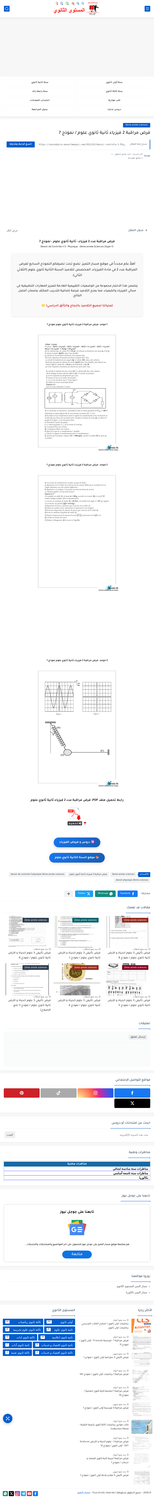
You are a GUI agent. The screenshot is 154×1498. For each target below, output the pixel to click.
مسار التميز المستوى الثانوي (132, 1286)
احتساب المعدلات (40, 100)
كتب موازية (114, 100)
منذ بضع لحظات (140, 949)
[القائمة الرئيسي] (147, 9)
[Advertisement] (77, 47)
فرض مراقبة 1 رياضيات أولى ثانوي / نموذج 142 (104, 1374)
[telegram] (23, 1493)
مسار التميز (84, 1493)
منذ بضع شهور (119, 1353)
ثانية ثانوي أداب (18, 1345)
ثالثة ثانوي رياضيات (23, 1322)
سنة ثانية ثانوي (39, 82)
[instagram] (95, 1093)
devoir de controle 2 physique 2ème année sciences (37, 874)
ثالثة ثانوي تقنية (18, 1352)
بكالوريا (143, 1177)
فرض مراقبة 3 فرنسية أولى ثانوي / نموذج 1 (106, 1408)
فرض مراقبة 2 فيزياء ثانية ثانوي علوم (88, 874)
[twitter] (132, 1103)
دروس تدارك (114, 110)
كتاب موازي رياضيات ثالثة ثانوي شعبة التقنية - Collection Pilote (104, 1427)
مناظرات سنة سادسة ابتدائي (130, 1168)
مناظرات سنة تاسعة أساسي (130, 1173)
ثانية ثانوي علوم (60, 1329)
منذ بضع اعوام (119, 1320)
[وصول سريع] (7, 1418)
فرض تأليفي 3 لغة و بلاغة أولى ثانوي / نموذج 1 (104, 1475)
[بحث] (7, 9)
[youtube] (29, 1493)
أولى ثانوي (60, 1322)
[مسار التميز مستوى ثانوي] (77, 8)
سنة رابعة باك (40, 91)
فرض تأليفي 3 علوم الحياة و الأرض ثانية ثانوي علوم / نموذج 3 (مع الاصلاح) (29, 1005)
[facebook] (132, 1093)
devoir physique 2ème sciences (132, 880)
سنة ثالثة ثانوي (114, 91)
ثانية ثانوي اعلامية (57, 1337)
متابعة (77, 1254)
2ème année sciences (136, 125)
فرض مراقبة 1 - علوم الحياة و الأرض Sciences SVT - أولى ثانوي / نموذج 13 (104, 1444)
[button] (128, 893)
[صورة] (141, 1326)
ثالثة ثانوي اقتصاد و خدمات (55, 1352)
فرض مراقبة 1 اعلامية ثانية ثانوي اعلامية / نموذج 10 (106, 1393)
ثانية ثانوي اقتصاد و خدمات (54, 1345)
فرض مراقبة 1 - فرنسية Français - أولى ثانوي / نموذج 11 (104, 1342)
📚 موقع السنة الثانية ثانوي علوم (77, 857)
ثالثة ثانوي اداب (20, 1337)
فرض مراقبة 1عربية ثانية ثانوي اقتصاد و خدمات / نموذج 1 (108, 1460)
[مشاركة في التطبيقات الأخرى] (68, 893)
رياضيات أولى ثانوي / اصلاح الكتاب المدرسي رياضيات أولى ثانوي (105, 1326)
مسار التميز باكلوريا (136, 1292)
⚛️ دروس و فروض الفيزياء (77, 842)
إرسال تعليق (138, 1037)
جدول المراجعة (40, 110)
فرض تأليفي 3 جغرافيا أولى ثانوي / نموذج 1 (106, 1357)
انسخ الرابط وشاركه (21, 144)
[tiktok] (58, 1093)
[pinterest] (22, 1093)
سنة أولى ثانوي (114, 82)
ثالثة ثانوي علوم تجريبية (23, 1329)
